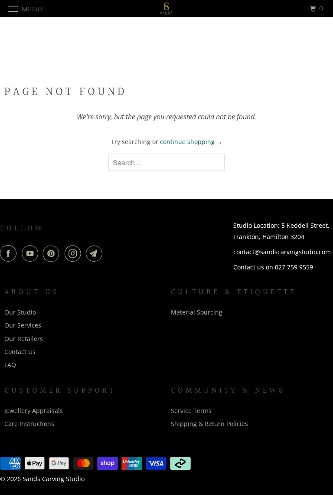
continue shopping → (191, 142)
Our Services (22, 325)
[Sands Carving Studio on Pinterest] (53, 253)
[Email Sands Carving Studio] (96, 253)
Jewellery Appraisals (33, 410)
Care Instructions (29, 424)
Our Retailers (23, 338)
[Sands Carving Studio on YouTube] (32, 253)
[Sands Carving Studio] (166, 8)
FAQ (10, 365)
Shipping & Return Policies (209, 424)
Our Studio (20, 312)
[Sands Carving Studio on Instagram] (75, 253)
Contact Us (20, 351)
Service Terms (191, 410)
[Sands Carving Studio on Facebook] (10, 253)
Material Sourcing (196, 312)
